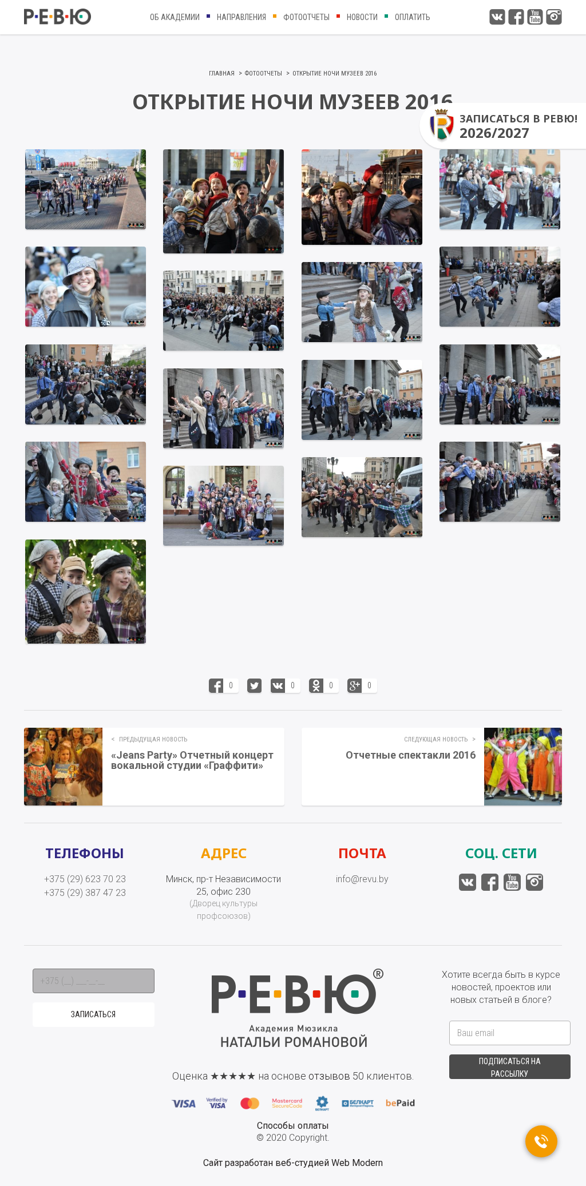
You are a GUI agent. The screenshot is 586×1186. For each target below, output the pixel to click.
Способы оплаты (293, 1125)
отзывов (329, 1076)
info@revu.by (362, 879)
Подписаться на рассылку (510, 1067)
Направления (241, 17)
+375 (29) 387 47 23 (85, 892)
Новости (362, 17)
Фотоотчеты (306, 17)
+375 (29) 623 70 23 (85, 879)
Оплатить (412, 17)
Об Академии (175, 17)
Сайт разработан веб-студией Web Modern (293, 1162)
